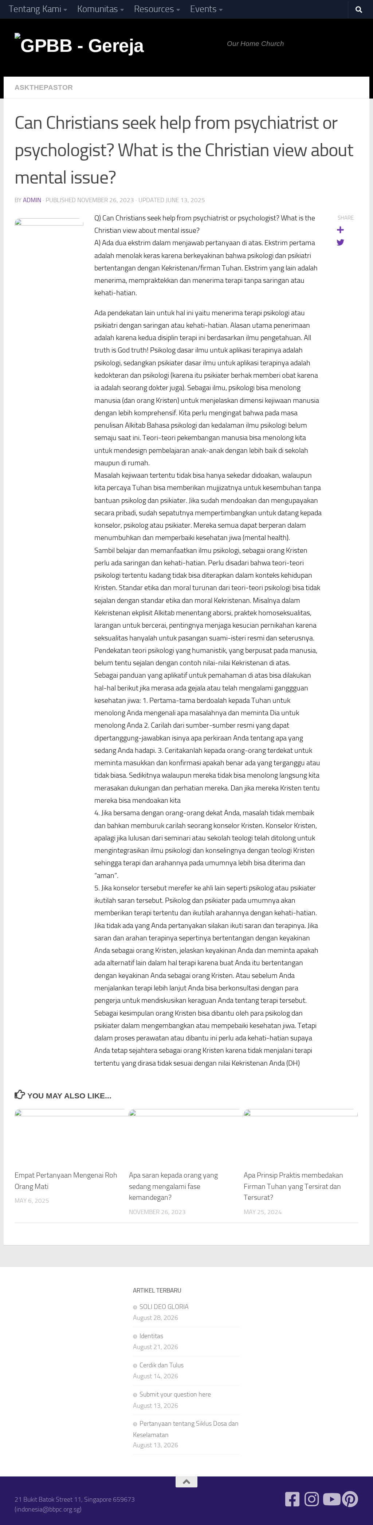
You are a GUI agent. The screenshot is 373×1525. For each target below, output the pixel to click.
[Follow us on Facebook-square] (292, 1499)
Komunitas (97, 9)
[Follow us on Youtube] (331, 1499)
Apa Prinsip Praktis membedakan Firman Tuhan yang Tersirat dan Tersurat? (293, 1186)
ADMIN (32, 200)
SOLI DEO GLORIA (164, 1307)
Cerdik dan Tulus (162, 1365)
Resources (154, 9)
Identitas (151, 1336)
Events (203, 9)
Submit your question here (175, 1394)
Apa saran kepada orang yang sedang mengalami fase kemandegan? (173, 1186)
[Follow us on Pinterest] (350, 1499)
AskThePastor (44, 87)
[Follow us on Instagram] (311, 1499)
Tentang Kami (35, 9)
